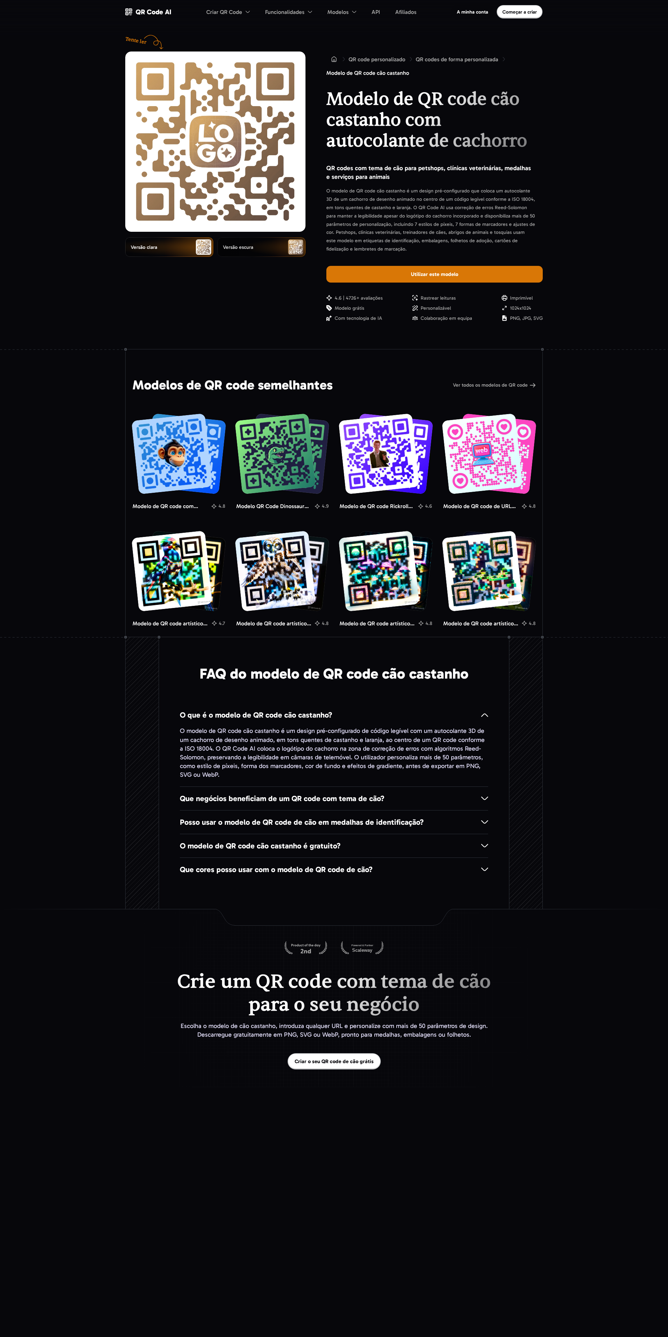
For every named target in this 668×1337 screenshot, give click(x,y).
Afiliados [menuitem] (405, 12)
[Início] (334, 59)
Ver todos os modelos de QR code (490, 385)
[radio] (169, 247)
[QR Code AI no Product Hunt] (306, 948)
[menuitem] (228, 12)
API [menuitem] (376, 12)
